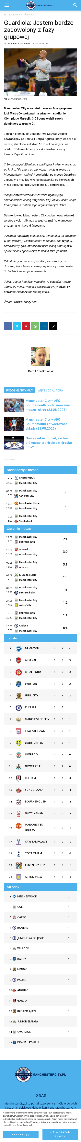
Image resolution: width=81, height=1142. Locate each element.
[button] (75, 5)
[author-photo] (40, 365)
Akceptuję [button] (20, 1134)
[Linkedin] (44, 326)
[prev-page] (6, 457)
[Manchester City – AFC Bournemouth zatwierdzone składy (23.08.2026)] (14, 424)
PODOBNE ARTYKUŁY (19, 390)
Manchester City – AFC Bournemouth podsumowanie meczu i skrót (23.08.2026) (48, 405)
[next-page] (12, 457)
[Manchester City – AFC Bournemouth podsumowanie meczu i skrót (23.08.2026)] (14, 405)
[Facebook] (8, 326)
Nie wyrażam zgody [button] (60, 1134)
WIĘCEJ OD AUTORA (50, 390)
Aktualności (30, 14)
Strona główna (12, 14)
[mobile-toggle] (6, 5)
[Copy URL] (53, 326)
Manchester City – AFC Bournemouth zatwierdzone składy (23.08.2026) (47, 423)
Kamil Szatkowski (20, 43)
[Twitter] (17, 326)
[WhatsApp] (35, 326)
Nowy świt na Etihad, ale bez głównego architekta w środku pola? (49, 442)
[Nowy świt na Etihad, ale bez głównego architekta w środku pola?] (14, 442)
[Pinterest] (26, 326)
